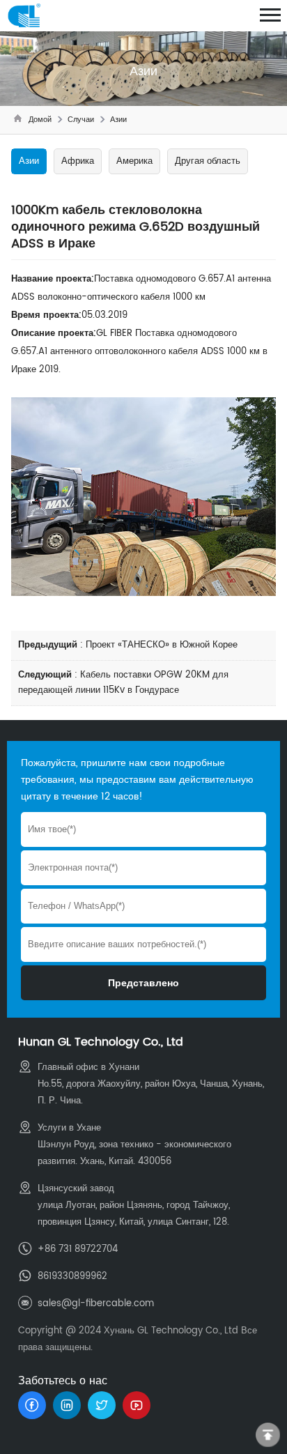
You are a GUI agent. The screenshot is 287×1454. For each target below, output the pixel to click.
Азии (118, 120)
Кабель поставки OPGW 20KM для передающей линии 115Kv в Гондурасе (123, 683)
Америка (134, 161)
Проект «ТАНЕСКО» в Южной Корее (162, 645)
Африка (77, 161)
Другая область (207, 161)
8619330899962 (72, 1276)
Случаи (81, 120)
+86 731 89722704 (78, 1249)
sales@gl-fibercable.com (96, 1303)
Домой (40, 120)
